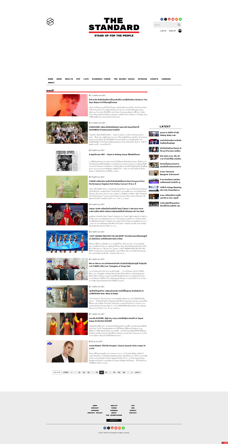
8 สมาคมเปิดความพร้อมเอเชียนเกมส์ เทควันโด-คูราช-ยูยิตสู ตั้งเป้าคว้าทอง (170, 180)
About (114, 412)
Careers (114, 410)
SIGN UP (172, 31)
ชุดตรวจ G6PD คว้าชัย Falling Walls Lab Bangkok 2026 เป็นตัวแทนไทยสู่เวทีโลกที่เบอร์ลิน (169, 133)
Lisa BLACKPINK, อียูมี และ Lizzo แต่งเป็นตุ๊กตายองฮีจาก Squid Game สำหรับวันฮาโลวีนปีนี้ (116, 319)
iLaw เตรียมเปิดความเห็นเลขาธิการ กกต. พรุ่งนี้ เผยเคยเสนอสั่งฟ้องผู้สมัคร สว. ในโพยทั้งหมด (170, 196)
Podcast (95, 408)
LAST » (137, 372)
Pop (133, 405)
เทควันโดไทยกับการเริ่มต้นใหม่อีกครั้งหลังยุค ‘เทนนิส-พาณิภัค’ (170, 141)
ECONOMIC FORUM (101, 79)
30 (89, 372)
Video (114, 408)
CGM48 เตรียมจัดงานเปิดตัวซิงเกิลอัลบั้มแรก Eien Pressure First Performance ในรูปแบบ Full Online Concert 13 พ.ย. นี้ (117, 182)
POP (78, 79)
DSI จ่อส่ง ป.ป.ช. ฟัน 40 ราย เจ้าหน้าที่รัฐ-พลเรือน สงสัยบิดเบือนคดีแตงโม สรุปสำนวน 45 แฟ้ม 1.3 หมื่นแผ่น (170, 157)
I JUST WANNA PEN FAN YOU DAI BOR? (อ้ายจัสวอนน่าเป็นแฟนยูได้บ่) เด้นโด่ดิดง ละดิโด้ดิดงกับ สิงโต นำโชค (118, 237)
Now (133, 408)
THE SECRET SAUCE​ (124, 79)
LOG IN (163, 31)
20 (84, 372)
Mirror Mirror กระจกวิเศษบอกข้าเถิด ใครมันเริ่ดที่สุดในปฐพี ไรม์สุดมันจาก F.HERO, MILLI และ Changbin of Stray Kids (118, 264)
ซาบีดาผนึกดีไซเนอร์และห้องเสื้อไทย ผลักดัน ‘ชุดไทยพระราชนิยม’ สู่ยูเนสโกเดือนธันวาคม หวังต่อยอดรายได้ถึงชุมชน (170, 204)
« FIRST (66, 372)
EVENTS (154, 79)
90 (124, 372)
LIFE (86, 79)
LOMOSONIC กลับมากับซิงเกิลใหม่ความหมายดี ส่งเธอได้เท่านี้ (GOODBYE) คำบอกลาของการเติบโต (114, 128)
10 (79, 372)
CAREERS (166, 79)
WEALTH (69, 79)
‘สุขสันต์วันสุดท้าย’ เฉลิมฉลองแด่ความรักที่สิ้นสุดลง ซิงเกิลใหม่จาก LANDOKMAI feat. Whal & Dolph (116, 292)
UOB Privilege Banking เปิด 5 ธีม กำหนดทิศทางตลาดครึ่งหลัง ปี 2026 (170, 188)
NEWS (59, 79)
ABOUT (51, 83)
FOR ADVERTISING (114, 415)
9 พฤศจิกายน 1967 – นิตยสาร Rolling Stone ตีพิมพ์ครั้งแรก (114, 154)
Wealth (114, 405)
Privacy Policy (95, 412)
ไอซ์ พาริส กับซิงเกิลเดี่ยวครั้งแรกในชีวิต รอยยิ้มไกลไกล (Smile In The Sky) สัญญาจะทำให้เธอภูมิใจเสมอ (118, 101)
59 (97, 372)
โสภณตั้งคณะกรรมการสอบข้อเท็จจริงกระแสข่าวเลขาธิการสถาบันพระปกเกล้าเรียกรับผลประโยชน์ (170, 165)
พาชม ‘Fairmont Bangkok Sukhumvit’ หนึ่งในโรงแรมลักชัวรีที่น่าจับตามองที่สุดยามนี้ (170, 173)
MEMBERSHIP (114, 420)
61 (106, 372)
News (95, 405)
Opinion (95, 410)
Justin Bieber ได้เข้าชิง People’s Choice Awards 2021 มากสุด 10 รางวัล (117, 347)
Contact (133, 412)
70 (114, 372)
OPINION (142, 79)
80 (119, 372)
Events (133, 410)
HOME (50, 79)
